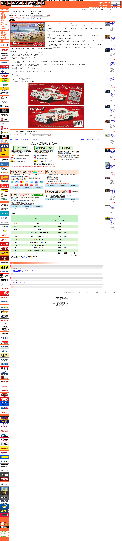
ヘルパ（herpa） (4, 386)
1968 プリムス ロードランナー (19, 271)
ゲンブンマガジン (4, 190)
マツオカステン (4, 426)
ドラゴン (4, 297)
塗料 (28, 3)
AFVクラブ (4, 124)
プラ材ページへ (4, 36)
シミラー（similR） (4, 226)
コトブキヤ (4, 199)
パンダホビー (4, 325)
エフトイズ (4, 141)
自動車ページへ (4, 19)
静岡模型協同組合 (4, 222)
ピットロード (4, 338)
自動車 (69, 292)
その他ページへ (4, 29)
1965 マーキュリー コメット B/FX (112, 37)
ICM (4, 50)
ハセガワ (4, 307)
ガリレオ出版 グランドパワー (4, 177)
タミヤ (4, 271)
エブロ (4, 146)
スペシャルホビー (4, 248)
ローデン (4, 515)
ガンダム (24, 3)
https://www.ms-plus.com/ (61, 301)
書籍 (43, 3)
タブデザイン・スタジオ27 (4, 267)
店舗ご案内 (4, 531)
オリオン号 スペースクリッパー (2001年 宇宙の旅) (112, 93)
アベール (4, 80)
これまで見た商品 (93, 7)
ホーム (65, 292)
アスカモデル (4, 76)
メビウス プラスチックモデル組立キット (21, 13)
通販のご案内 (4, 533)
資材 (35, 3)
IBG (4, 54)
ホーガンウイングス (4, 390)
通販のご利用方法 (116, 2)
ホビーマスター (4, 412)
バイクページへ (4, 21)
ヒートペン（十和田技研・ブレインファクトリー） (4, 329)
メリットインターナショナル (4, 453)
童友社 (4, 280)
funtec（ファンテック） (4, 347)
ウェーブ (4, 106)
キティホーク (4, 169)
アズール (4, 71)
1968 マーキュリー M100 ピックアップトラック (112, 65)
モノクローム (4, 470)
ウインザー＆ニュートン (4, 102)
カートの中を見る (102, 7)
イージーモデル (4, 89)
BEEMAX (4, 334)
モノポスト (4, 474)
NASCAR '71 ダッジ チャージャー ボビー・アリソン (23, 275)
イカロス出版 (4, 93)
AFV (4, 13)
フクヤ (4, 360)
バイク (17, 3)
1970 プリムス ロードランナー (19, 282)
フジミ (4, 364)
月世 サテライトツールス (4, 186)
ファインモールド (4, 342)
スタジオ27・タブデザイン (4, 244)
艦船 (9, 3)
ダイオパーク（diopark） (4, 258)
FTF (4, 137)
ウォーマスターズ (4, 111)
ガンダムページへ (4, 23)
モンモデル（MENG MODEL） (4, 479)
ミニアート (4, 431)
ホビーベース (4, 403)
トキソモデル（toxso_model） (4, 284)
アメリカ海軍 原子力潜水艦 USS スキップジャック (112, 220)
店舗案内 (116, 7)
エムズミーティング (4, 527)
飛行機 (5, 3)
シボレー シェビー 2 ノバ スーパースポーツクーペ (112, 137)
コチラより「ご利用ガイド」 (26, 257)
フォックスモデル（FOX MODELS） (4, 355)
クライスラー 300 (25, 18)
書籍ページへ (4, 41)
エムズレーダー (4, 524)
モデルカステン (4, 466)
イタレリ (4, 98)
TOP (6, 5)
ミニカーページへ (4, 27)
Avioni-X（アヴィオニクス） (4, 58)
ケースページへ (4, 38)
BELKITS (4, 382)
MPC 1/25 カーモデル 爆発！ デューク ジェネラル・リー (91, 139)
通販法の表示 (4, 536)
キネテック (4, 173)
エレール (4, 150)
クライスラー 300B (16, 18)
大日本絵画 (4, 263)
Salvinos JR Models (17, 273)
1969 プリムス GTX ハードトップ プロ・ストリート (23, 270)
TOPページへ (4, 10)
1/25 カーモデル (18, 268)
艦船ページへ (4, 17)
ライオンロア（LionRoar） (4, 493)
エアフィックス (16, 286)
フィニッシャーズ (4, 351)
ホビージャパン (4, 399)
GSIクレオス (4, 213)
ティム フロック (40, 18)
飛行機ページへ (4, 15)
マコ (4, 418)
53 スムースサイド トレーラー (112, 206)
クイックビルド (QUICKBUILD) (25, 286)
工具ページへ (4, 34)
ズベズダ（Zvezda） (4, 253)
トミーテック (4, 289)
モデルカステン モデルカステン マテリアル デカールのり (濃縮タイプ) (23, 139)
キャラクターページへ (4, 25)
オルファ (4, 154)
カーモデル (18, 280)
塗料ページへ (4, 32)
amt (14, 268)
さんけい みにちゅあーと (4, 209)
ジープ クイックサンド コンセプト (19, 289)
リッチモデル (4, 506)
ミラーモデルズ (4, 444)
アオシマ (4, 63)
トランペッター (4, 302)
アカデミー (4, 67)
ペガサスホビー (4, 377)
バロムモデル (4, 316)
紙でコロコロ (4, 164)
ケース (39, 3)
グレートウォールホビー (4, 182)
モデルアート (4, 461)
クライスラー (33, 18)
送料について (4, 535)
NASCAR (23, 273)
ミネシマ (4, 435)
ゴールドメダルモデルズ (4, 195)
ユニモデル (4, 484)
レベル (14, 280)
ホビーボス (4, 408)
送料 (116, 4)
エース (4, 132)
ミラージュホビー (4, 439)
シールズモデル (4, 218)
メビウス (11, 133)
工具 (32, 3)
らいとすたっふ (4, 497)
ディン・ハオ (4, 276)
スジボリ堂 (4, 240)
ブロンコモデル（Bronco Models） (4, 373)
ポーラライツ (4, 395)
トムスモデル (4, 293)
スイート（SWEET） (4, 235)
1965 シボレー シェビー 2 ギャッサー (112, 122)
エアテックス (4, 115)
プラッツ (4, 368)
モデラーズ (4, 457)
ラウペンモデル (4, 502)
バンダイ (4, 320)
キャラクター (20, 3)
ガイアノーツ (4, 160)
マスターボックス (4, 422)
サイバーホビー (4, 205)
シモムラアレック (4, 231)
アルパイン (4, 84)
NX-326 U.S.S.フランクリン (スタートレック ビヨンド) (112, 165)
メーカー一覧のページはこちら (4, 45)
